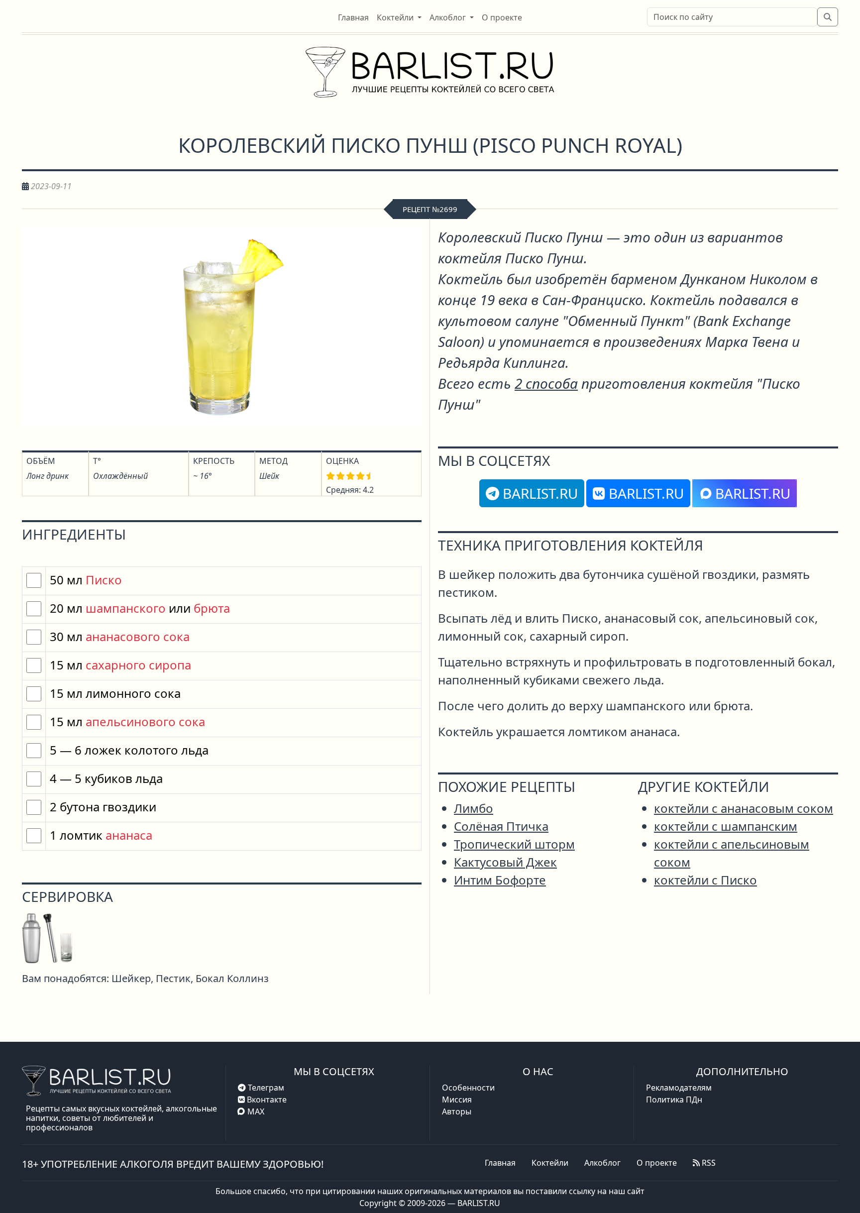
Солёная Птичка (501, 826)
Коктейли (550, 1162)
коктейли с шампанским (725, 826)
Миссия (457, 1099)
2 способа (546, 383)
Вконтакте (266, 1099)
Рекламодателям (679, 1087)
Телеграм (265, 1087)
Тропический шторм (514, 844)
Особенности (468, 1087)
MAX (255, 1111)
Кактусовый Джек (505, 862)
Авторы (456, 1111)
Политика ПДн (674, 1099)
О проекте (657, 1162)
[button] (399, 17)
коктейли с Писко (705, 880)
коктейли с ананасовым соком (743, 808)
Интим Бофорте (500, 880)
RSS (708, 1162)
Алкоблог (602, 1162)
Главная (500, 1162)
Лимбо (473, 808)
